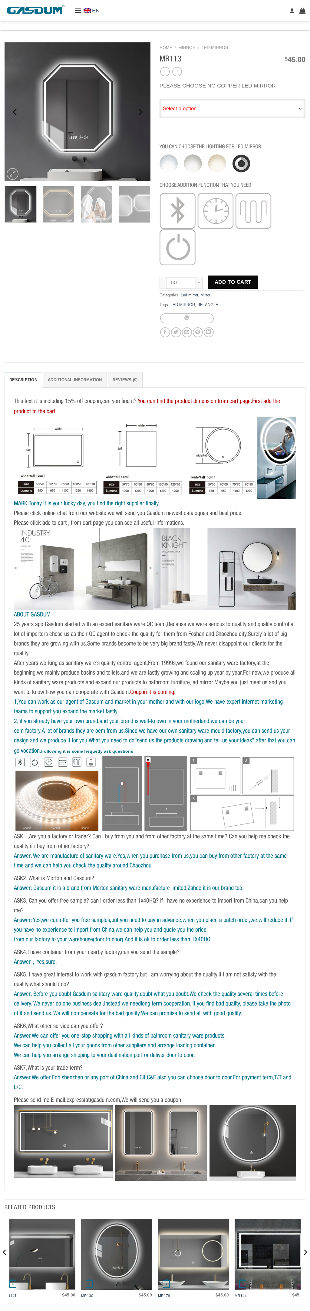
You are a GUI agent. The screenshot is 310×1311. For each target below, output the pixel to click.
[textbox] (232, 108)
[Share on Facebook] (165, 332)
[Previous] (15, 112)
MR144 (241, 1296)
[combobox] (232, 109)
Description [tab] (23, 380)
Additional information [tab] (75, 380)
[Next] (139, 112)
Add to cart (233, 282)
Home (166, 47)
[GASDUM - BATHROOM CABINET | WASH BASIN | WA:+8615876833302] (35, 10)
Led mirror (215, 47)
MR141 (11, 1296)
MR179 (164, 1296)
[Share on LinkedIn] (209, 332)
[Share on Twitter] (176, 332)
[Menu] (77, 10)
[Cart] (302, 10)
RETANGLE (207, 304)
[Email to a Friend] (187, 332)
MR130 (87, 1296)
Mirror (187, 47)
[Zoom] (12, 174)
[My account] (292, 10)
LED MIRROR (182, 304)
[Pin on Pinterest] (198, 332)
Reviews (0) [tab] (125, 380)
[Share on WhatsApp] (187, 318)
